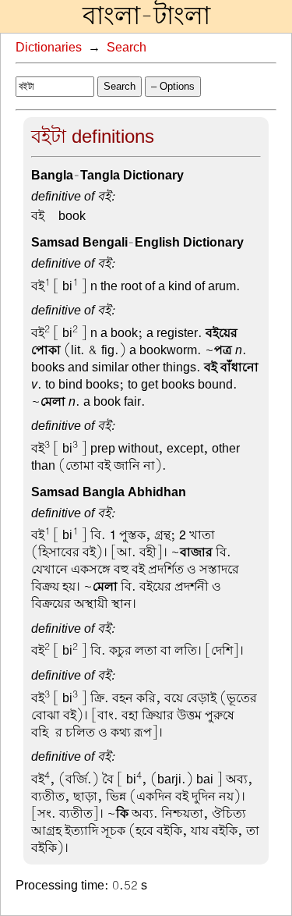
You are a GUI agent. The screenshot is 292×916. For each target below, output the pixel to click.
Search (126, 47)
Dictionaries (49, 47)
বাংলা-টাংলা (146, 16)
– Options (173, 86)
